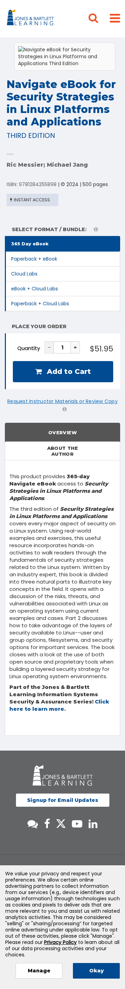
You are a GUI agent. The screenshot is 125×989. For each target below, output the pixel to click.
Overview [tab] (62, 432)
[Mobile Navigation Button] (115, 18)
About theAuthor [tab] (62, 451)
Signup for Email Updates (62, 800)
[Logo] (31, 19)
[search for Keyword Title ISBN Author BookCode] (99, 18)
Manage (39, 971)
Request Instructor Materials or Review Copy (62, 401)
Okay (96, 971)
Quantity (28, 348)
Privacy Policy (60, 942)
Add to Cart (68, 371)
